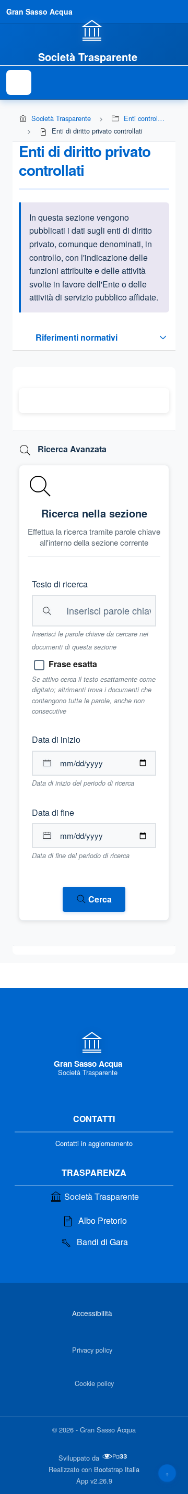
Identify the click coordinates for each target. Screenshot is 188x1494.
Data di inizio (56, 739)
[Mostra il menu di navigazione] (18, 82)
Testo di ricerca (60, 584)
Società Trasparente (61, 118)
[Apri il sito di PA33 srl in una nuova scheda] (115, 1456)
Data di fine (53, 812)
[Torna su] (167, 1473)
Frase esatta (73, 664)
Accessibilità (92, 1313)
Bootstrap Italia (116, 1469)
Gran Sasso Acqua (39, 11)
